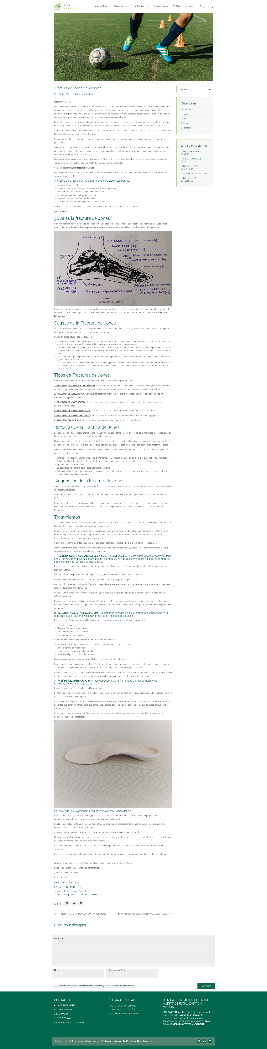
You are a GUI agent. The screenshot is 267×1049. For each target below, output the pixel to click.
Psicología (185, 123)
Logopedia (185, 114)
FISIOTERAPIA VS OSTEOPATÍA (189, 179)
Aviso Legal (148, 1041)
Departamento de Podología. (67, 882)
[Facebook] (67, 903)
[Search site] (211, 7)
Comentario (60, 938)
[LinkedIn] (81, 903)
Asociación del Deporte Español (71, 891)
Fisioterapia (80, 94)
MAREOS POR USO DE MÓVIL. (191, 160)
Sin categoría (187, 128)
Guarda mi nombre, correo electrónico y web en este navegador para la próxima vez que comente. (96, 986)
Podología (90, 94)
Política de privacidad (111, 1041)
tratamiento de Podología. (81, 534)
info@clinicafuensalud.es (73, 1022)
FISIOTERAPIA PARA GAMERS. (190, 152)
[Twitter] (74, 903)
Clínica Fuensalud (62, 877)
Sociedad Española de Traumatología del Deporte (79, 894)
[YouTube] (204, 1041)
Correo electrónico (118, 970)
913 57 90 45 (64, 1018)
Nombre (58, 970)
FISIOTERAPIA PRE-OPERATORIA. (190, 167)
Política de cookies (132, 1041)
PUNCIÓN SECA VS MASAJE (194, 173)
